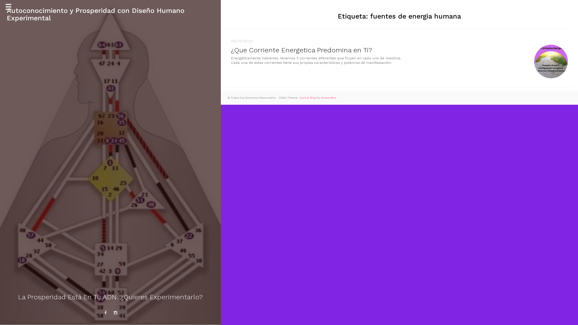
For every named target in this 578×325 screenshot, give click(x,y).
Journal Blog (308, 97)
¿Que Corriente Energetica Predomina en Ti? (301, 50)
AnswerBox (328, 97)
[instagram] (115, 313)
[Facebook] (105, 313)
